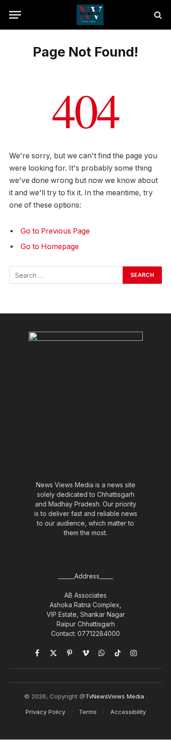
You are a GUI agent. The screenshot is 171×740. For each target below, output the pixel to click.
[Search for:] (66, 275)
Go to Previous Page (55, 231)
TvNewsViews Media (115, 696)
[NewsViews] (90, 15)
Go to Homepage (50, 246)
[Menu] (15, 15)
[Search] (157, 15)
